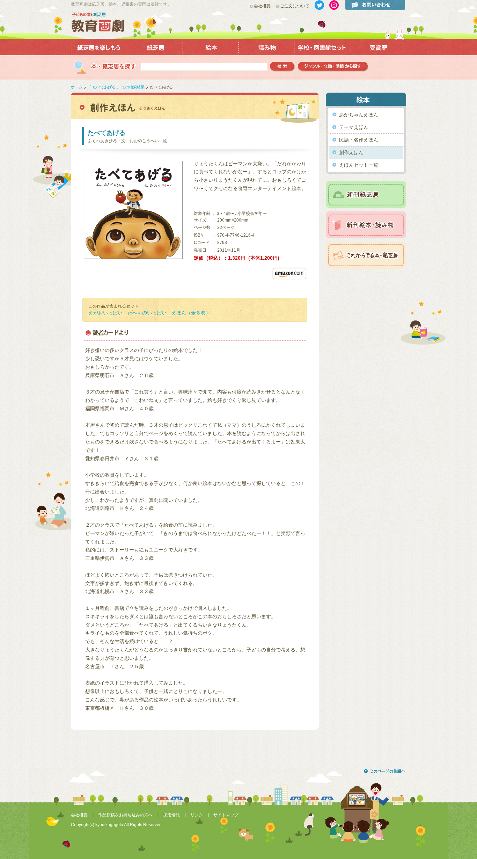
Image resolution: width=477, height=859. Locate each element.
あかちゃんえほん (358, 114)
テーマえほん (353, 127)
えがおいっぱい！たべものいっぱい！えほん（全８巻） (149, 313)
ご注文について (294, 5)
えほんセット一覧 (358, 165)
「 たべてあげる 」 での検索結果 (116, 87)
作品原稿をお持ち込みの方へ (125, 815)
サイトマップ (226, 815)
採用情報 (171, 815)
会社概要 (262, 5)
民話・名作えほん (358, 140)
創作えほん (351, 152)
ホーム (76, 87)
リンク (196, 815)
